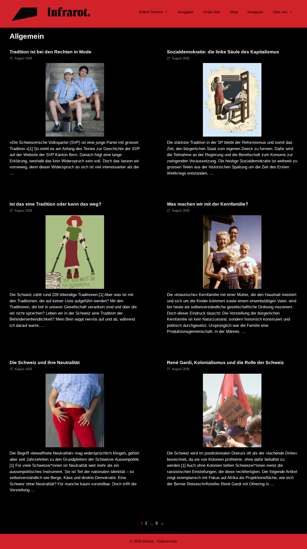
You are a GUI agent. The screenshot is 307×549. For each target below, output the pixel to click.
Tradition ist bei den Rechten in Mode (50, 51)
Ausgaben (186, 12)
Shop (234, 12)
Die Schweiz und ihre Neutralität (45, 362)
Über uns (280, 12)
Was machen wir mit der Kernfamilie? (207, 204)
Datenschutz (167, 541)
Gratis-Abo (211, 12)
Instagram (255, 12)
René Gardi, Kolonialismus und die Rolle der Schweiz (225, 362)
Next (162, 523)
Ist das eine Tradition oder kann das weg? (55, 204)
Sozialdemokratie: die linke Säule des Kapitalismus (223, 51)
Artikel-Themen (151, 12)
